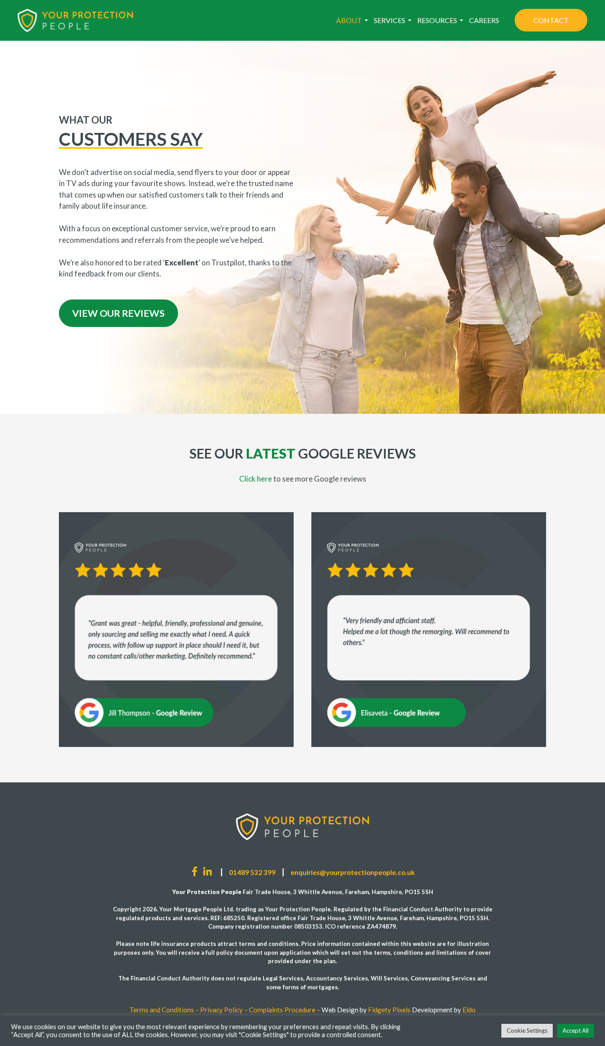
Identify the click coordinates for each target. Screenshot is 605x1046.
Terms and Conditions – (164, 1010)
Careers (484, 20)
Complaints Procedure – (284, 1010)
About (349, 20)
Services (389, 20)
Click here (256, 478)
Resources (437, 20)
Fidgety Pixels (389, 1010)
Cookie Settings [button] (527, 1030)
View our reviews (118, 313)
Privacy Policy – (224, 1010)
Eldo (469, 1010)
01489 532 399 (252, 872)
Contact (551, 20)
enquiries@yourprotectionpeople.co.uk (353, 872)
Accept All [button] (575, 1030)
